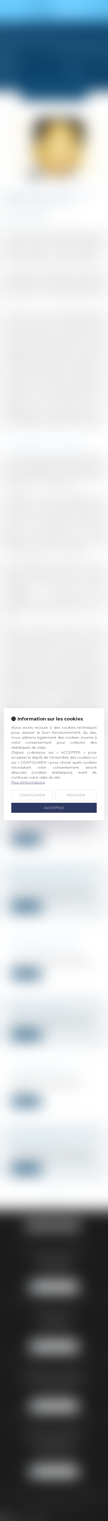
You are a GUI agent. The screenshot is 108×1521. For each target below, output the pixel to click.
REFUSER (76, 795)
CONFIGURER (32, 795)
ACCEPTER (54, 808)
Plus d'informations (28, 782)
